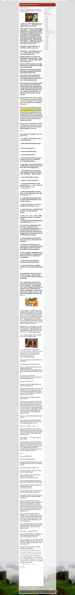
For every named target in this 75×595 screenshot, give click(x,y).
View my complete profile (48, 14)
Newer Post (22, 587)
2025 (46, 20)
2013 (46, 48)
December (47, 29)
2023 (46, 22)
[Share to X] (33, 564)
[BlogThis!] (32, 564)
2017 (46, 28)
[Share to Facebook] (34, 564)
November (47, 30)
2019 (46, 26)
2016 (46, 45)
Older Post (41, 587)
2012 (46, 49)
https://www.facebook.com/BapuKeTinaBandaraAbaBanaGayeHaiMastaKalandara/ (31, 352)
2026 (46, 19)
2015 (46, 46)
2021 (46, 24)
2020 (46, 25)
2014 (46, 47)
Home (32, 587)
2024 (46, 21)
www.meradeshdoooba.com (29, 4)
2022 (46, 23)
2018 (46, 27)
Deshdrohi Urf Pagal (48, 13)
